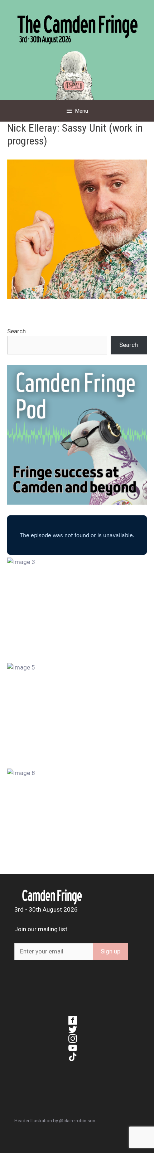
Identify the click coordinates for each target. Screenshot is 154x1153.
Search (16, 331)
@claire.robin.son (77, 1120)
